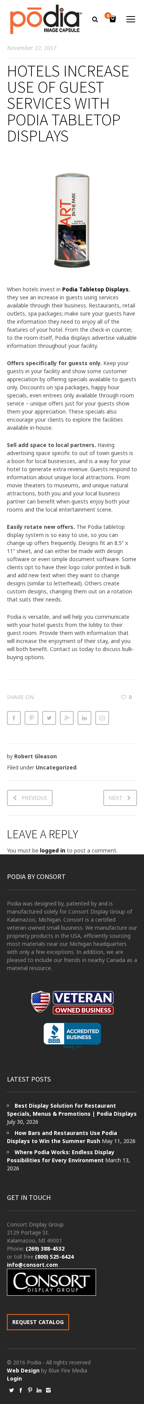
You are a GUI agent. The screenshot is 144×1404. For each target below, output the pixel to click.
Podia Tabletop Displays (95, 289)
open (131, 19)
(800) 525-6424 (54, 1256)
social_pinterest (30, 1390)
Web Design (23, 1370)
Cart (108, 16)
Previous (34, 797)
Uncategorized (56, 767)
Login (14, 1378)
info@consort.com (32, 1264)
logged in (52, 850)
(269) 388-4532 (45, 1248)
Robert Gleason (35, 756)
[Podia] (45, 19)
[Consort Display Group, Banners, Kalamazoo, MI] (72, 1036)
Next (115, 797)
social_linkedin (39, 1390)
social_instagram (48, 1390)
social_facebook (20, 1390)
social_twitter (11, 1390)
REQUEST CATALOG (38, 1322)
